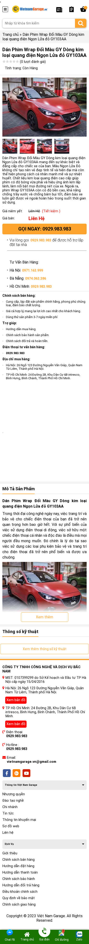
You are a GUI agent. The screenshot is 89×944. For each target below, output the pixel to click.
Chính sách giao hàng (19, 904)
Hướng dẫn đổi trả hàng (20, 885)
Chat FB (10, 939)
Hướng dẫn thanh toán (20, 872)
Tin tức (8, 813)
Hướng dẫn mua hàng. (21, 329)
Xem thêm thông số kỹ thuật (44, 649)
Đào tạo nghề (13, 801)
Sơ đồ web (10, 826)
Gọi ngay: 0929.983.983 (44, 229)
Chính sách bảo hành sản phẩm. (27, 335)
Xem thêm (44, 617)
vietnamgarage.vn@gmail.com (31, 762)
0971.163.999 (32, 270)
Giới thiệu (9, 853)
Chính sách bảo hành (18, 879)
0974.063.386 (35, 278)
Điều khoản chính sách (19, 892)
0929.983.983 (40, 240)
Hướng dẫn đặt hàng (18, 866)
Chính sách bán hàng (18, 860)
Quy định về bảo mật (18, 898)
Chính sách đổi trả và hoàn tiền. (27, 341)
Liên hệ (8, 833)
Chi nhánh (10, 807)
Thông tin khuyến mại (19, 820)
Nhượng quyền (13, 794)
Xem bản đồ (15, 700)
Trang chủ (10, 34)
